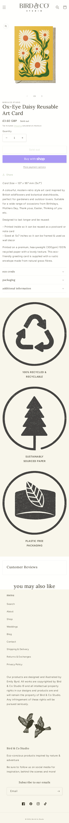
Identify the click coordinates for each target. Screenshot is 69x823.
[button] (4, 7)
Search (11, 604)
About (10, 611)
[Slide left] (27, 96)
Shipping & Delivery (18, 649)
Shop (10, 619)
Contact (11, 641)
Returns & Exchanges (19, 656)
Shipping (18, 126)
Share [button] (9, 174)
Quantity (7, 131)
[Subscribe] (58, 791)
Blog (9, 634)
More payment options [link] (34, 167)
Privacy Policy (14, 664)
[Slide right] (42, 96)
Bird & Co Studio (38, 819)
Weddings (12, 626)
